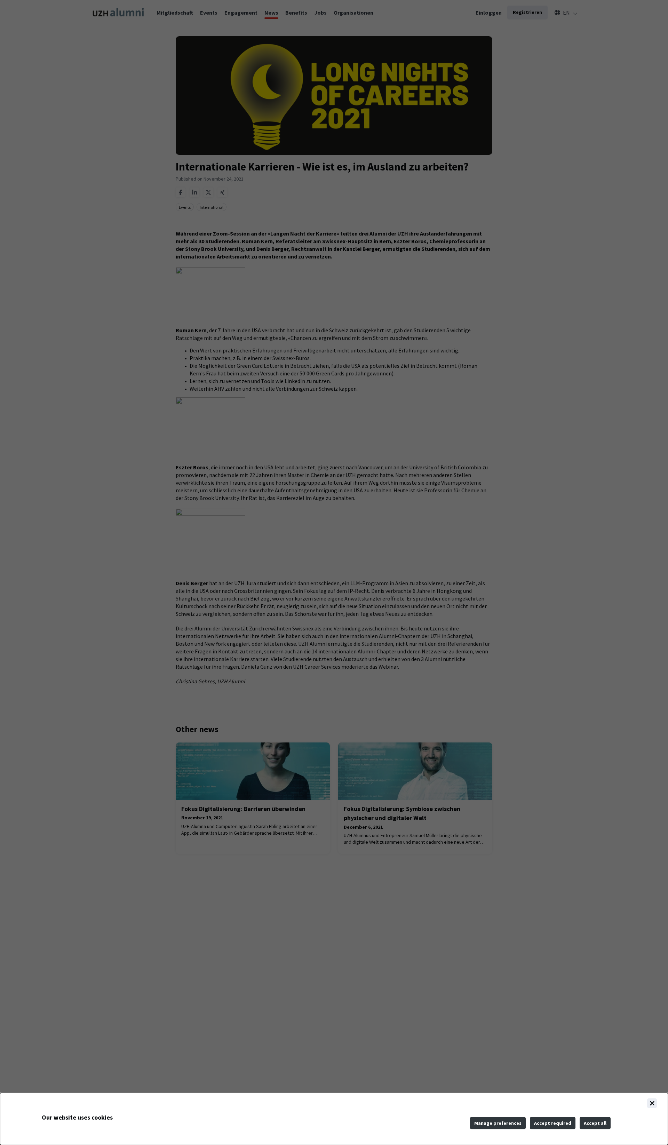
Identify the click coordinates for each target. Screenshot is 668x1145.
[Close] (652, 1103)
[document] (334, 1119)
